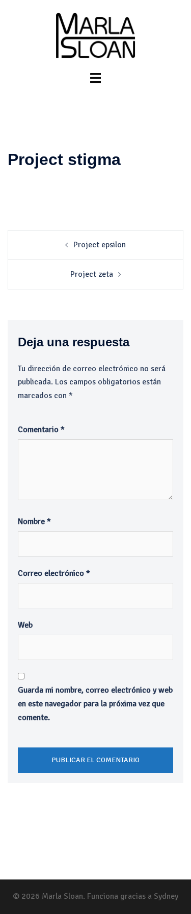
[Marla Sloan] (95, 35)
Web (25, 625)
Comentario (41, 430)
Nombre (34, 521)
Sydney (166, 896)
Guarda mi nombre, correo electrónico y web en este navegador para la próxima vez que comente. (95, 704)
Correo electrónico (54, 573)
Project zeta (91, 274)
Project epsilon (99, 245)
